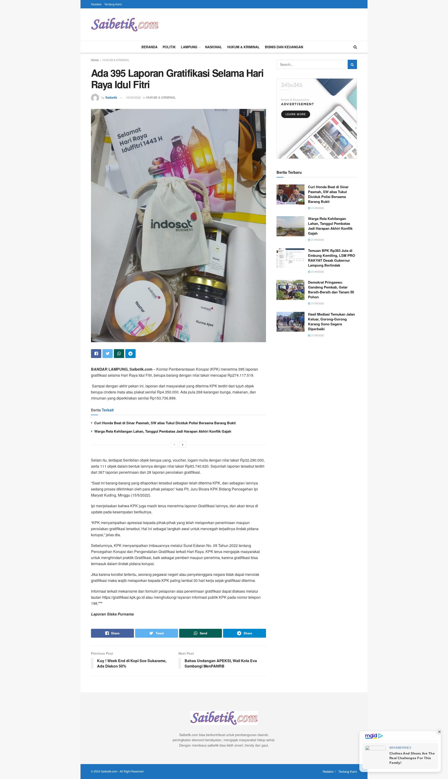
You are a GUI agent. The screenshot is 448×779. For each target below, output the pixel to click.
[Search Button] (352, 64)
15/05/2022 (133, 97)
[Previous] (174, 444)
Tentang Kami (113, 4)
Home (95, 60)
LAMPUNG (189, 47)
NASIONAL (213, 47)
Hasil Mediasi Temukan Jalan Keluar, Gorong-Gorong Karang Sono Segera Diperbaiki (331, 321)
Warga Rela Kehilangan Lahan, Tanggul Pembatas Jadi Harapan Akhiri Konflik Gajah (162, 431)
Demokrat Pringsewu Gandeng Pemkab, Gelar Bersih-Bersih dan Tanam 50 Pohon (331, 289)
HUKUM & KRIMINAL (243, 47)
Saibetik (111, 97)
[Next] (182, 444)
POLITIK (169, 47)
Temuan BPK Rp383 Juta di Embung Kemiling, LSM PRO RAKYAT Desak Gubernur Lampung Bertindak (331, 258)
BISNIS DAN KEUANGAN (284, 47)
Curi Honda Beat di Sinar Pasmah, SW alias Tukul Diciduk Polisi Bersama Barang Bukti (165, 422)
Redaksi (96, 4)
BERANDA (149, 47)
